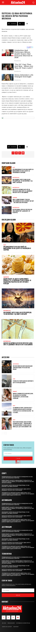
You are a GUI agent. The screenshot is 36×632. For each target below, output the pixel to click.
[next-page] (6, 433)
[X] (19, 152)
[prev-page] (3, 433)
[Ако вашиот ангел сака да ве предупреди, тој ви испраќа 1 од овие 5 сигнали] (7, 180)
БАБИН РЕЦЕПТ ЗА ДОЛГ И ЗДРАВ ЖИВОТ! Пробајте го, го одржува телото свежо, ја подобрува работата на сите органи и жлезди (17, 281)
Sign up (18, 595)
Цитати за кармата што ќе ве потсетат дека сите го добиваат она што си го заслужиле (22, 190)
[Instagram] (16, 152)
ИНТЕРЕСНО (16, 177)
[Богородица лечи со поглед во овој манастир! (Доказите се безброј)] (7, 210)
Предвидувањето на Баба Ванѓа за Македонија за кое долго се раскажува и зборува (23, 170)
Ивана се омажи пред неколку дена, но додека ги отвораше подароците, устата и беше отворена (23, 396)
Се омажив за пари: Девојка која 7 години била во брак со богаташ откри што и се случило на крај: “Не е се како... (23, 410)
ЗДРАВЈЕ (6, 277)
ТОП (14, 378)
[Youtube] (23, 152)
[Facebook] (13, 152)
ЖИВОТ (15, 391)
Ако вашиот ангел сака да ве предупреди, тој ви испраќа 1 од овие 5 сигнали (23, 180)
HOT (14, 167)
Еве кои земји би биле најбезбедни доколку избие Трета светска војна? (22, 367)
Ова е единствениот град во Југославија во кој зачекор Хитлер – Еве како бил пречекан (23, 200)
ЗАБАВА (15, 197)
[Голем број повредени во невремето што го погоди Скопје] (7, 380)
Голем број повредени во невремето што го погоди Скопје (23, 381)
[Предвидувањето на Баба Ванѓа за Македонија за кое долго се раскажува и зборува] (7, 170)
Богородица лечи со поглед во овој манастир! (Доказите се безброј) (22, 210)
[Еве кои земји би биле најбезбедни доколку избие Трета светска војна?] (7, 366)
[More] (27, 23)
